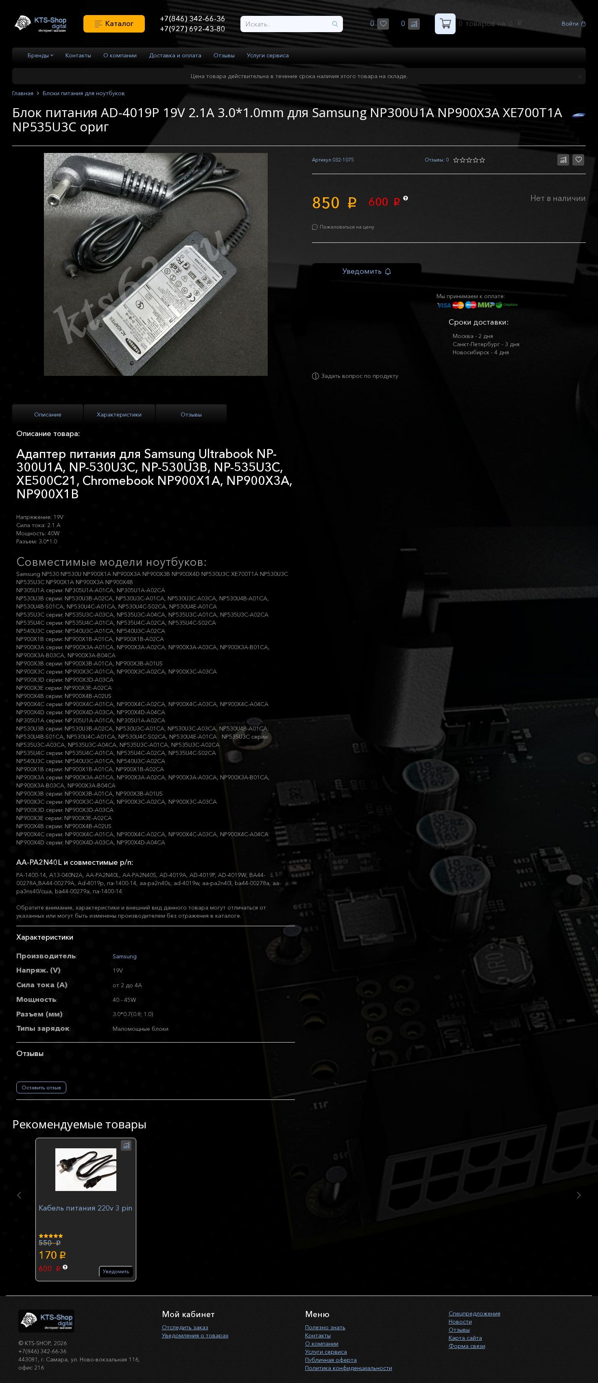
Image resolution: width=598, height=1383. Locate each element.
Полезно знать (325, 1327)
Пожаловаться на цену (347, 227)
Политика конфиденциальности (348, 1368)
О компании (120, 55)
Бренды (39, 55)
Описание (47, 414)
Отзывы (224, 55)
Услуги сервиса (268, 55)
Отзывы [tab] (191, 414)
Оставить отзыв (41, 1087)
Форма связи (467, 1346)
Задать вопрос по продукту (359, 376)
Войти (570, 23)
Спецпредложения (474, 1313)
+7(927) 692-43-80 (192, 28)
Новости (460, 1321)
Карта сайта (465, 1338)
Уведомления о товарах (195, 1335)
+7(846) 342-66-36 (192, 18)
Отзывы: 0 (437, 160)
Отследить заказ (185, 1327)
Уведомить (362, 271)
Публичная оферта (331, 1359)
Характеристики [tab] (119, 414)
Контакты (78, 55)
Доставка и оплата (175, 55)
